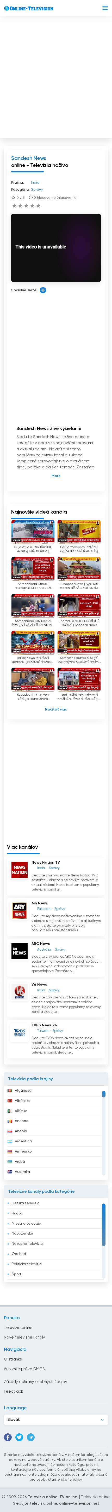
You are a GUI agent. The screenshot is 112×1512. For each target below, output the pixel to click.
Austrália (22, 1172)
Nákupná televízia (27, 1244)
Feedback (13, 1391)
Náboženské (22, 1233)
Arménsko (23, 1151)
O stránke (13, 1359)
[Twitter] (19, 1437)
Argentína (23, 1141)
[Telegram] (31, 1437)
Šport (16, 1274)
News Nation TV (46, 862)
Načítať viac (56, 709)
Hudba (17, 1213)
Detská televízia (26, 1203)
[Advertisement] (56, 78)
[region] (56, 1133)
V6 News (39, 984)
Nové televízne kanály (24, 1337)
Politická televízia (27, 1264)
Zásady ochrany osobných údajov (35, 1382)
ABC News (41, 944)
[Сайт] (43, 290)
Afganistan (24, 1090)
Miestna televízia (26, 1223)
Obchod (19, 1254)
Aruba (20, 1162)
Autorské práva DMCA (24, 1369)
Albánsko (22, 1101)
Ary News (40, 903)
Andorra (21, 1121)
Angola (21, 1131)
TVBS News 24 (44, 1025)
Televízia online (18, 1328)
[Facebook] (8, 1437)
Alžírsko (21, 1111)
